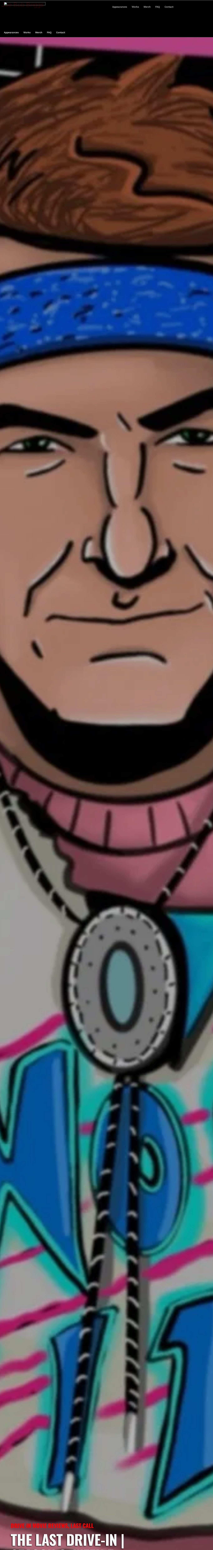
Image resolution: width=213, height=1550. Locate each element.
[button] (196, 7)
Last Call (82, 1525)
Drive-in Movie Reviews (39, 1525)
